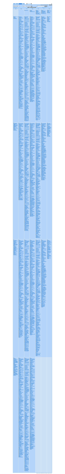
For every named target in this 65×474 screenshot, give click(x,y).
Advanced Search (44, 7)
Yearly (23, 3)
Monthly (20, 3)
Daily (14, 3)
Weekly (17, 3)
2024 (30, 3)
